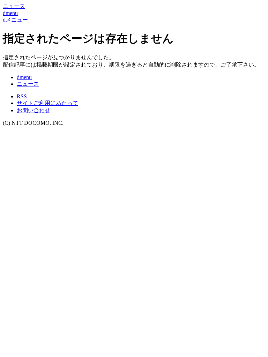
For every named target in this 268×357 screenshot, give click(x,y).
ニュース (28, 84)
